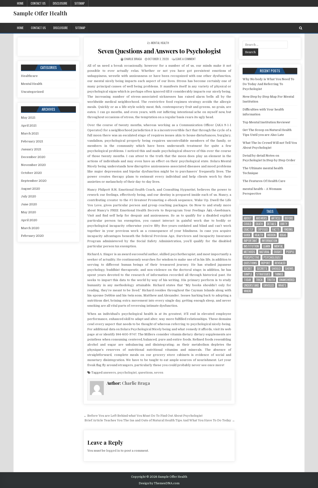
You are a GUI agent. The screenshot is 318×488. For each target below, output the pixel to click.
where (247, 291)
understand (251, 285)
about (248, 218)
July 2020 (28, 196)
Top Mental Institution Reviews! (266, 122)
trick (259, 280)
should (276, 268)
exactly (249, 229)
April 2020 (29, 220)
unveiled (268, 285)
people (290, 252)
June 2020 (29, 204)
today (247, 280)
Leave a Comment (185, 59)
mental (278, 246)
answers (109, 372)
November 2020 (33, 165)
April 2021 (29, 125)
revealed (280, 263)
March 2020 (30, 228)
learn (266, 246)
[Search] (300, 28)
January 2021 (31, 149)
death (259, 224)
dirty (284, 224)
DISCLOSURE (60, 3)
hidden (271, 235)
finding (288, 229)
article (276, 218)
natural (264, 252)
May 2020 (28, 212)
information (269, 240)
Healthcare (29, 76)
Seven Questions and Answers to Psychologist (159, 51)
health (259, 235)
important (250, 240)
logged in (113, 450)
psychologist (127, 372)
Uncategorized (32, 91)
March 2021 (30, 133)
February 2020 (32, 235)
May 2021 (28, 117)
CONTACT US (38, 3)
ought (278, 252)
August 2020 (30, 188)
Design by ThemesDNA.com (159, 483)
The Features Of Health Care (264, 181)
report (266, 263)
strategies (263, 274)
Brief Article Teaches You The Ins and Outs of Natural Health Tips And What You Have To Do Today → (160, 420)
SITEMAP (79, 3)
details (271, 224)
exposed (263, 229)
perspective (251, 257)
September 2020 (34, 180)
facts (276, 229)
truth (271, 280)
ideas (283, 235)
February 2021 (32, 141)
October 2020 (31, 173)
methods (249, 252)
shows (289, 268)
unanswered (287, 280)
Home (20, 3)
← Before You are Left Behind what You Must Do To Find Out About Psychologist (143, 415)
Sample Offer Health (40, 13)
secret (248, 268)
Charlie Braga (133, 59)
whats (282, 285)
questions (145, 372)
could (247, 224)
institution (251, 246)
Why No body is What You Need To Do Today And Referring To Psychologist (268, 84)
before (289, 218)
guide (247, 235)
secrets (262, 268)
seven (158, 372)
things (278, 274)
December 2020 (33, 157)
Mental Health (160, 43)
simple (248, 274)
